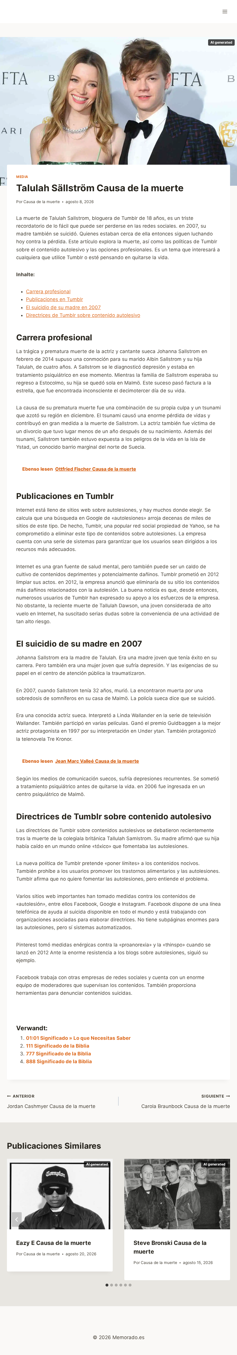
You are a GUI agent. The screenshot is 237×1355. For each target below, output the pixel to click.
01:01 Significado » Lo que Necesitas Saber (78, 1038)
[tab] (106, 1285)
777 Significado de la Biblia (58, 1054)
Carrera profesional (48, 291)
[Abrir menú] (224, 11)
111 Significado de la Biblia (57, 1046)
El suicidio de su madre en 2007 (63, 307)
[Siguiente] (220, 1219)
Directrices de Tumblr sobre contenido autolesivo (83, 315)
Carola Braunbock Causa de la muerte (185, 1101)
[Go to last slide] (17, 1219)
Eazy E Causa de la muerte (53, 1242)
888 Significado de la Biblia (59, 1061)
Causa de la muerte (41, 201)
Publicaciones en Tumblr (54, 299)
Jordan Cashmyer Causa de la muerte (51, 1101)
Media (22, 177)
